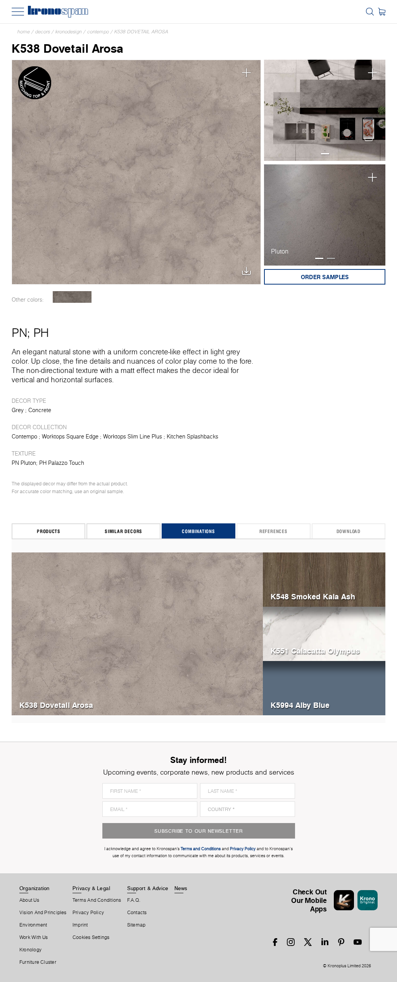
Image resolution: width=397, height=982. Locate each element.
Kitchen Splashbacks (192, 436)
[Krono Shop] (381, 12)
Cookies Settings (91, 937)
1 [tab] (325, 153)
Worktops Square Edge (70, 436)
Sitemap (136, 925)
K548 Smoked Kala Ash (313, 596)
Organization (34, 888)
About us (29, 900)
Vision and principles (43, 913)
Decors (42, 31)
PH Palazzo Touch (61, 463)
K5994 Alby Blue (300, 705)
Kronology (30, 950)
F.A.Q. (133, 900)
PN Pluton (24, 463)
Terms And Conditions (96, 900)
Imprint (80, 925)
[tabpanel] (324, 110)
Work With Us (33, 937)
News (181, 888)
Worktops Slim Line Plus (132, 436)
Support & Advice (148, 888)
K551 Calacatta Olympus (315, 650)
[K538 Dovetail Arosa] (136, 172)
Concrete (39, 410)
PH (40, 332)
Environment (33, 925)
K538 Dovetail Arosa (141, 31)
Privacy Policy (88, 913)
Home (23, 31)
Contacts (137, 913)
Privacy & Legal (91, 888)
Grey (18, 410)
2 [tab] (331, 258)
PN (19, 332)
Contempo (98, 31)
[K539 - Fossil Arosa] (72, 297)
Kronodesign (68, 31)
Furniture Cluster (37, 962)
